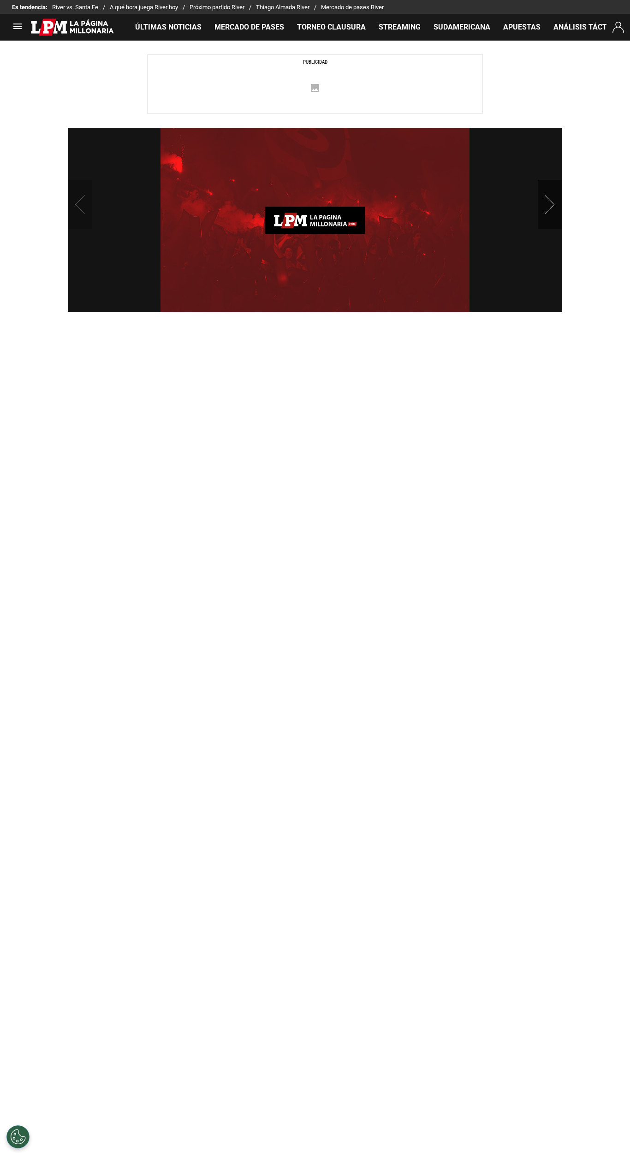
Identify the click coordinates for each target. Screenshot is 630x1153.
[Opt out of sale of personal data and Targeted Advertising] (18, 1136)
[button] (550, 204)
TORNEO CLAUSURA (331, 27)
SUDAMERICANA (462, 27)
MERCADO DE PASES (249, 27)
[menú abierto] (17, 29)
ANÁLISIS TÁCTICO (586, 27)
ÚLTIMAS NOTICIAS (168, 27)
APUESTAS (522, 27)
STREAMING (400, 27)
